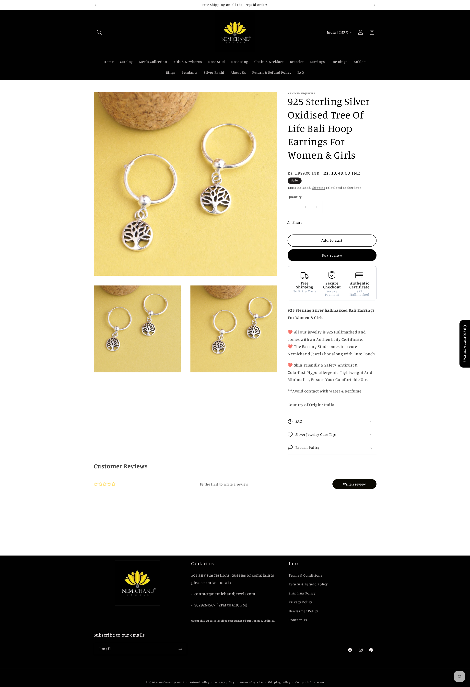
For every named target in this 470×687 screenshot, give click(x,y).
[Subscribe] (180, 649)
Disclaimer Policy (303, 611)
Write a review (354, 484)
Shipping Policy (302, 593)
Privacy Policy (300, 602)
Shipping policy (279, 682)
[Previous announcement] (95, 5)
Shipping (318, 188)
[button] (99, 32)
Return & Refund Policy (308, 584)
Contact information (309, 682)
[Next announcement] (374, 5)
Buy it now (332, 255)
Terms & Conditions (305, 575)
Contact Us (298, 620)
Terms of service (251, 682)
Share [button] (297, 222)
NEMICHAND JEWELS (170, 682)
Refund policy (199, 682)
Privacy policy (224, 682)
